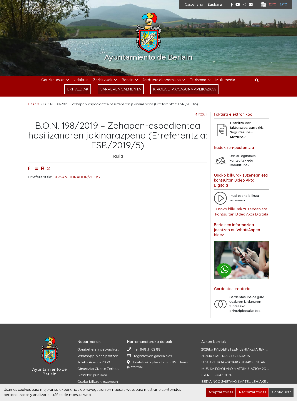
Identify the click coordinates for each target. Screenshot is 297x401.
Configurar (281, 392)
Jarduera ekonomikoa (162, 80)
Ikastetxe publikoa (92, 375)
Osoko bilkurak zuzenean (97, 382)
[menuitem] (194, 5)
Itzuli (202, 114)
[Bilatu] (258, 80)
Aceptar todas (221, 392)
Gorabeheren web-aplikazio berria (104, 349)
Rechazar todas (252, 392)
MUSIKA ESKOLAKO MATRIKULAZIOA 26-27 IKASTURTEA (246, 369)
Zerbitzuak (102, 80)
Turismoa (198, 80)
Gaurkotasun (53, 80)
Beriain (127, 80)
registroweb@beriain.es (153, 356)
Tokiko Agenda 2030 (93, 362)
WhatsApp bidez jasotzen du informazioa (110, 356)
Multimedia (225, 80)
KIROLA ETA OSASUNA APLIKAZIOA (184, 89)
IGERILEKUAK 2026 (216, 375)
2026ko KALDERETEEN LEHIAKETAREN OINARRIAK (243, 349)
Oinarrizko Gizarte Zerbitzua (99, 369)
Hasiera (34, 104)
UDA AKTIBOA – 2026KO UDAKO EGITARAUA (236, 362)
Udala (79, 80)
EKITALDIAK (77, 89)
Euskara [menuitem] (214, 4)
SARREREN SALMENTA (120, 89)
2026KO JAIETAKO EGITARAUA (225, 356)
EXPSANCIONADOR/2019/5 (76, 177)
